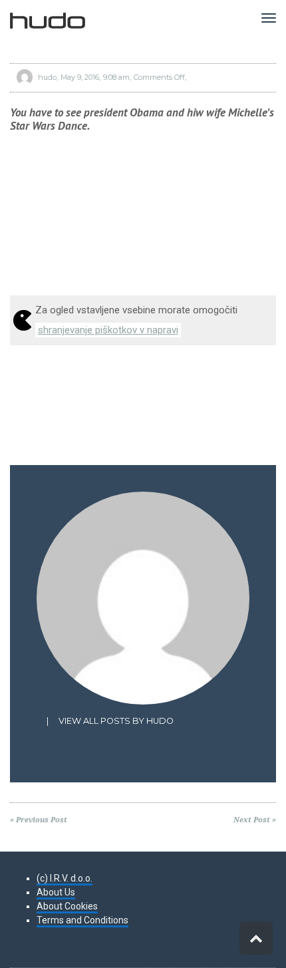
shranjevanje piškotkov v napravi (108, 330)
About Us (56, 892)
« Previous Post (38, 820)
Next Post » (254, 820)
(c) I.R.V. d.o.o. (64, 878)
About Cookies (67, 906)
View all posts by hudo (116, 721)
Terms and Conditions (82, 920)
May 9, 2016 (80, 77)
